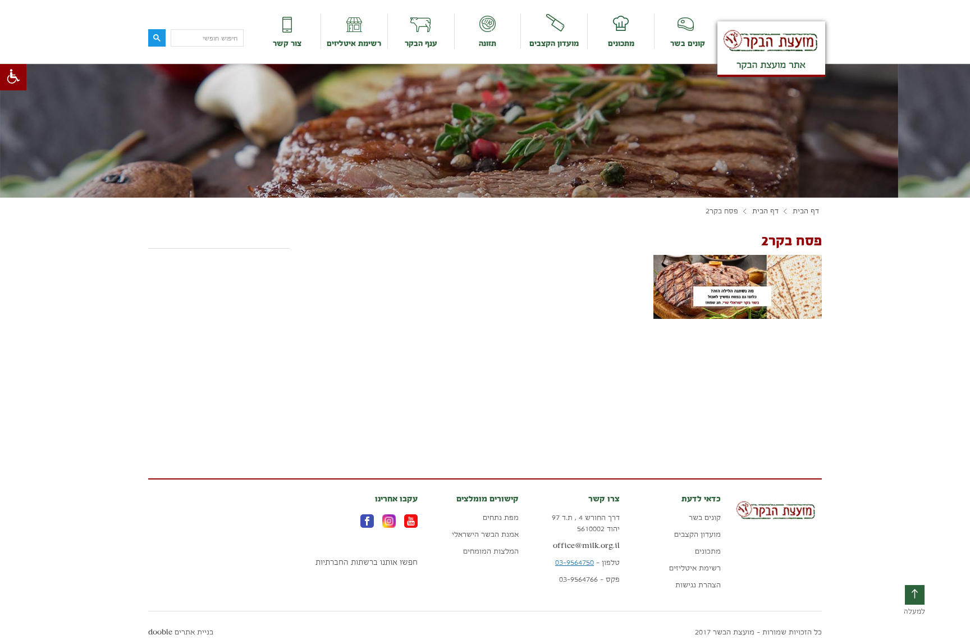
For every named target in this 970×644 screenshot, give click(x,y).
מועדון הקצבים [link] (554, 43)
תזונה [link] (487, 43)
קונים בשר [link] (687, 43)
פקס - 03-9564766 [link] (589, 579)
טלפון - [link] (587, 562)
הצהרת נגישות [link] (698, 585)
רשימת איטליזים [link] (354, 43)
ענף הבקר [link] (421, 43)
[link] (13, 77)
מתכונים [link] (621, 43)
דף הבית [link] (806, 211)
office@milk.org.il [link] (586, 545)
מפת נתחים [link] (501, 517)
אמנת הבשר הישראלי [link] (485, 534)
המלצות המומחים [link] (491, 551)
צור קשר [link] (287, 43)
